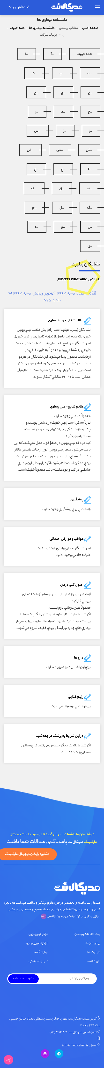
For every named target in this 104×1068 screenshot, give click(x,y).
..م (34, 208)
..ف (89, 189)
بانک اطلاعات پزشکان (87, 934)
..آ (52, 54)
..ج (90, 93)
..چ (63, 93)
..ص (59, 150)
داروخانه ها (93, 961)
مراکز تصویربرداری (37, 943)
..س (37, 131)
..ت (34, 74)
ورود (12, 7)
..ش (89, 150)
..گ (89, 208)
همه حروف (84, 54)
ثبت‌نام (23, 7)
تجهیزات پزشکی (38, 961)
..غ (36, 170)
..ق (61, 189)
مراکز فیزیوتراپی (38, 934)
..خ (90, 112)
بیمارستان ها (92, 943)
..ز (90, 131)
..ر (36, 112)
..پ (61, 74)
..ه (36, 227)
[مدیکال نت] (67, 8)
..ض (30, 150)
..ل (61, 208)
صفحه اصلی (90, 28)
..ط (90, 170)
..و (63, 227)
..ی (90, 246)
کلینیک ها (93, 952)
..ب (89, 74)
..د (63, 112)
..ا (26, 54)
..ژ (64, 131)
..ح (36, 93)
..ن (90, 227)
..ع (63, 170)
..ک (33, 189)
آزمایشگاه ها (40, 952)
